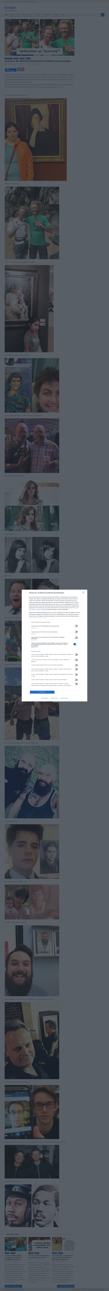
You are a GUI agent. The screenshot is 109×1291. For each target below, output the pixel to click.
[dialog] (54, 645)
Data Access (54, 698)
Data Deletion (45, 698)
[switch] (75, 626)
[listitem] (54, 622)
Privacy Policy (64, 698)
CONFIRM (42, 692)
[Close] (84, 593)
